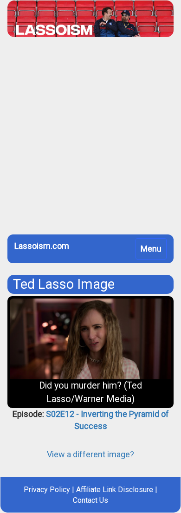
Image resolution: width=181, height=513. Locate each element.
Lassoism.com (41, 246)
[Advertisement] (90, 139)
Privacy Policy (47, 489)
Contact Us (90, 500)
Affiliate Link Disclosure (114, 489)
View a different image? (90, 454)
